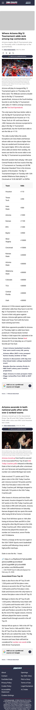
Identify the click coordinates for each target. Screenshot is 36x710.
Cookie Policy (6, 686)
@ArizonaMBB (7, 562)
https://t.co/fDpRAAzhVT (14, 559)
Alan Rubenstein (9, 49)
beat (25, 338)
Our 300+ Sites (26, 676)
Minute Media (11, 700)
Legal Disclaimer (27, 686)
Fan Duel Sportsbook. (15, 107)
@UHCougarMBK (8, 565)
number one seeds (19, 642)
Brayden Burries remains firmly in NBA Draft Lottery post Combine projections (16, 368)
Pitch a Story (25, 679)
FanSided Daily (6, 679)
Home (3, 393)
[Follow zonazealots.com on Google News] (30, 385)
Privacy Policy (6, 683)
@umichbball (17, 562)
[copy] (13, 53)
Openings (24, 672)
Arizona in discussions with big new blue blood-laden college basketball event (17, 361)
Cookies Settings (7, 695)
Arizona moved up (8, 458)
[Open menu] (3, 3)
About (3, 672)
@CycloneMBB (20, 565)
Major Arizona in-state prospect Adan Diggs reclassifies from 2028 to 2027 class (17, 376)
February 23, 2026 (8, 572)
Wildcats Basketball (13, 393)
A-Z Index (24, 689)
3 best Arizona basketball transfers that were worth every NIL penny (16, 349)
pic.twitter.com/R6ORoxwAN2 (13, 567)
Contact (4, 676)
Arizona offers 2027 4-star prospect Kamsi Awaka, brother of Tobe (16, 355)
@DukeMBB (27, 559)
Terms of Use (26, 683)
